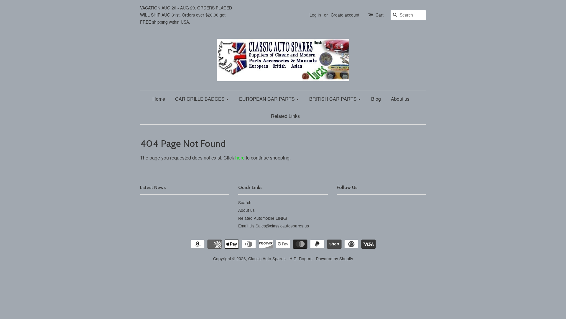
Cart (380, 15)
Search (244, 202)
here (240, 157)
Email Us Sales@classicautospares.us (273, 226)
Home (158, 98)
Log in (315, 15)
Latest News (153, 187)
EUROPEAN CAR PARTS (267, 98)
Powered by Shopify (334, 258)
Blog (376, 98)
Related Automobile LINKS (262, 218)
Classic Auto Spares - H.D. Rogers (281, 258)
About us (400, 98)
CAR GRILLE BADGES (200, 98)
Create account (345, 15)
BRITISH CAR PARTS (333, 98)
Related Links (285, 116)
